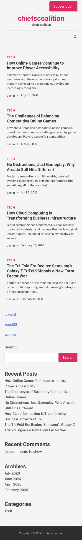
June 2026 (13, 479)
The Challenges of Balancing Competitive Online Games (33, 118)
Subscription (63, 6)
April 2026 (13, 484)
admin (11, 95)
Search (11, 347)
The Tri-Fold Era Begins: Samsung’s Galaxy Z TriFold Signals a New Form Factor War (40, 270)
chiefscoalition (41, 18)
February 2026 (16, 490)
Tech (11, 57)
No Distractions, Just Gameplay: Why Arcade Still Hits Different (41, 167)
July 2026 (12, 473)
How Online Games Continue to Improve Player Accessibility (35, 66)
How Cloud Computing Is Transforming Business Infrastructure (41, 215)
